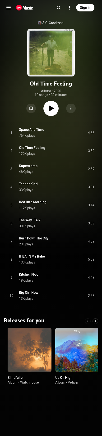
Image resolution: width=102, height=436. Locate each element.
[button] (31, 108)
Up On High (63, 378)
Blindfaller (16, 378)
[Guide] (8, 7)
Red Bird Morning (32, 202)
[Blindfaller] (29, 350)
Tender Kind (28, 184)
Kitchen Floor (29, 274)
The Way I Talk (29, 220)
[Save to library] (31, 108)
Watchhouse (29, 382)
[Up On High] (77, 350)
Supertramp (28, 166)
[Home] (24, 7)
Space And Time (31, 130)
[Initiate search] (58, 7)
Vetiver (73, 382)
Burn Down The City (33, 238)
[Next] (95, 321)
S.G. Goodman (53, 23)
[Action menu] (71, 108)
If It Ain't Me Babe (32, 256)
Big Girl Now (28, 292)
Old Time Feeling (32, 148)
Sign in (85, 8)
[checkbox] (91, 133)
